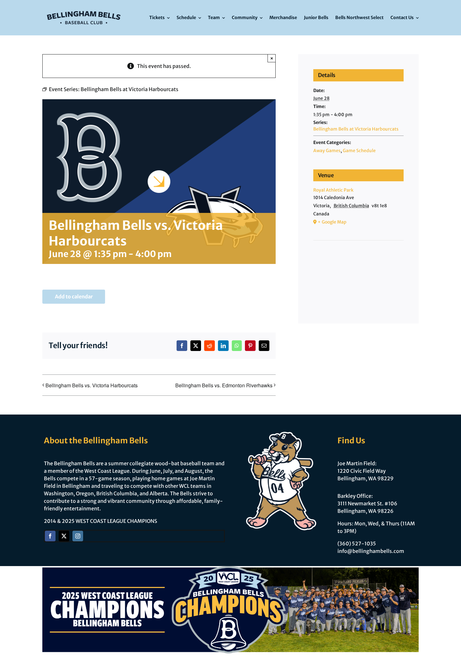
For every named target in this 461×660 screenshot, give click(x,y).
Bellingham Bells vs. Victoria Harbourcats (91, 385)
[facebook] (50, 536)
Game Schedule (359, 150)
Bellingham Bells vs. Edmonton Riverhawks (224, 385)
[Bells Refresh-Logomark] (83, 9)
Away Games (327, 150)
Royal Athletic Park (333, 190)
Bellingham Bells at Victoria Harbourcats (356, 129)
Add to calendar (74, 297)
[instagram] (77, 536)
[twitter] (64, 536)
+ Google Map (332, 222)
